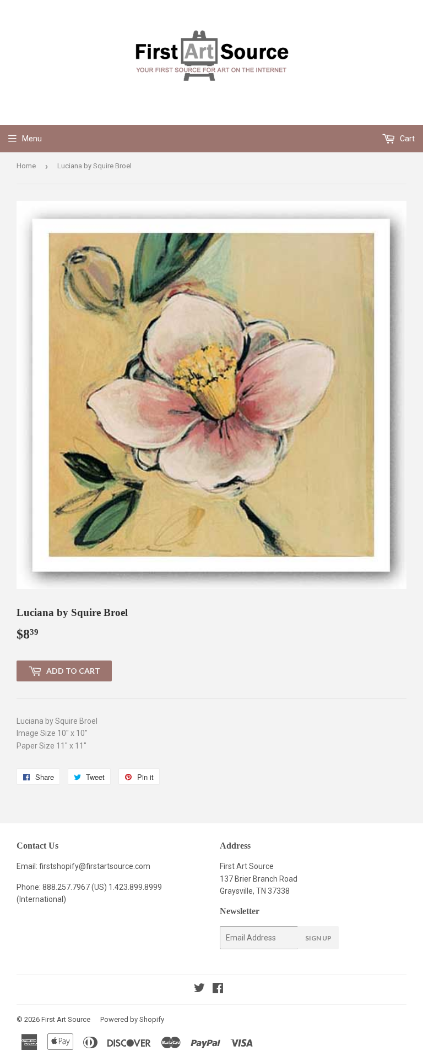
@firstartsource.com (114, 866)
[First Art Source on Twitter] (199, 989)
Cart (406, 138)
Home (26, 166)
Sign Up (318, 938)
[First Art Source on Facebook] (218, 989)
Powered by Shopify (132, 1019)
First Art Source (65, 1019)
